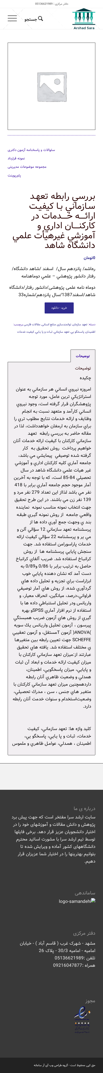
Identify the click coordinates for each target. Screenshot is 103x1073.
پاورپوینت (14, 175)
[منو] (14, 18)
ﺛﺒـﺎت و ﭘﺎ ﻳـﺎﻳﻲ (44, 332)
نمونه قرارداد (16, 158)
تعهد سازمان (80, 324)
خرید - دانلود (59, 307)
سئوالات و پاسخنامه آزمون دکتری (31, 150)
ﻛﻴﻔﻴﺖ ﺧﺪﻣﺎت (25, 332)
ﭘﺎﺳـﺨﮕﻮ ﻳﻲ (77, 332)
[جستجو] (33, 18)
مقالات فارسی (32, 324)
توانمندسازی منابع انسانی (56, 324)
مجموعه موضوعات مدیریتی (27, 167)
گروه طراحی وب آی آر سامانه (51, 1065)
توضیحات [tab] (83, 356)
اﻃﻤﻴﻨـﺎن (90, 332)
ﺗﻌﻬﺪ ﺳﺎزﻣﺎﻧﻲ (61, 332)
